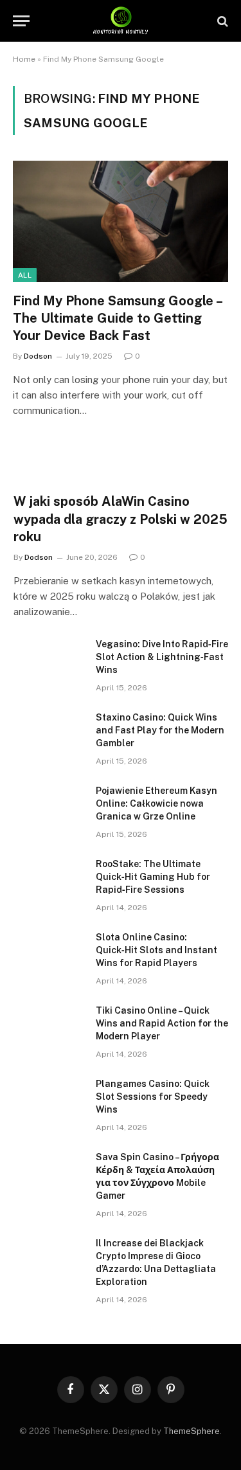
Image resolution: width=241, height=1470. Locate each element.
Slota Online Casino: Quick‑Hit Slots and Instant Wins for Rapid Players (156, 950)
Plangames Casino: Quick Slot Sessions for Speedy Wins (153, 1097)
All (24, 275)
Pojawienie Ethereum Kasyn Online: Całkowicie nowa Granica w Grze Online (156, 803)
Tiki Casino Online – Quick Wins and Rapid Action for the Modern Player (162, 1023)
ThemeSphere (191, 1431)
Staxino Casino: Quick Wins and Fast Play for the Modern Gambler (160, 730)
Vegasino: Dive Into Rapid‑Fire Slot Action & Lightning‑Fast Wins (162, 657)
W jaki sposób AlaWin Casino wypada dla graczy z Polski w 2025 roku (120, 519)
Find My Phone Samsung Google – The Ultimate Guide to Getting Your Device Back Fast (117, 318)
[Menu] (21, 20)
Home (24, 59)
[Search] (221, 20)
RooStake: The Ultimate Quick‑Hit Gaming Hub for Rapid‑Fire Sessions (153, 877)
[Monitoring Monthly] (120, 21)
